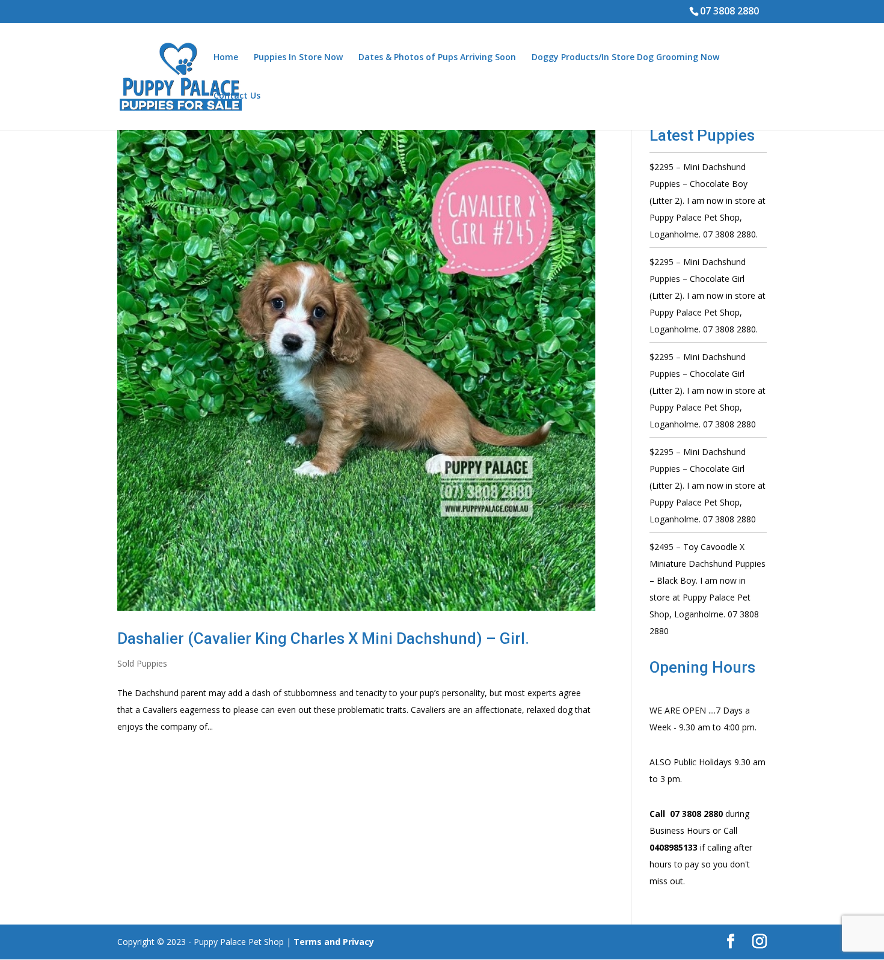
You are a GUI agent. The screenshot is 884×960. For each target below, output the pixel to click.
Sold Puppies (142, 663)
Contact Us (236, 96)
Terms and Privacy (333, 941)
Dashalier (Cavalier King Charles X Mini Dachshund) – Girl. (323, 638)
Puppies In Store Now (298, 58)
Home (225, 58)
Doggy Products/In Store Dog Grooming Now (625, 58)
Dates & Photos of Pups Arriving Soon (437, 58)
